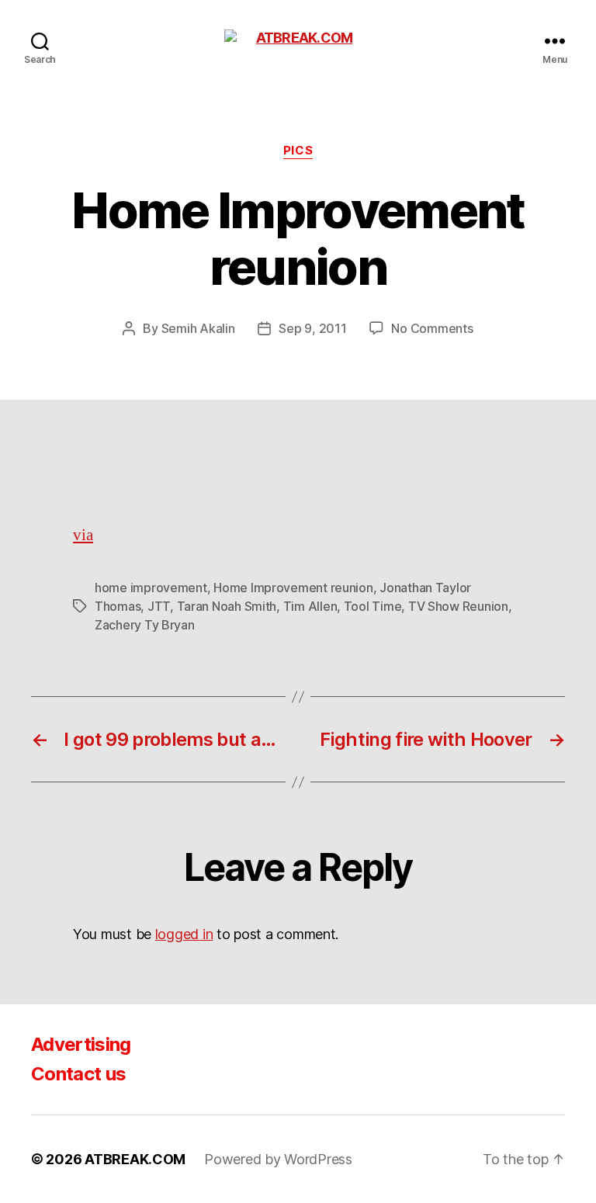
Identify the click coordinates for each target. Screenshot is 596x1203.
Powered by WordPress (278, 1159)
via (83, 535)
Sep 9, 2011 (312, 328)
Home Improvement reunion (293, 587)
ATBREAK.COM (135, 1159)
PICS (298, 151)
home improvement (151, 587)
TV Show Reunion (458, 606)
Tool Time (373, 606)
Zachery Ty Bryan (145, 625)
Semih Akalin (198, 328)
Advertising (81, 1044)
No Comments (432, 328)
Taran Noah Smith (227, 606)
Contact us (78, 1074)
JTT (158, 606)
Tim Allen (310, 606)
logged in (184, 934)
